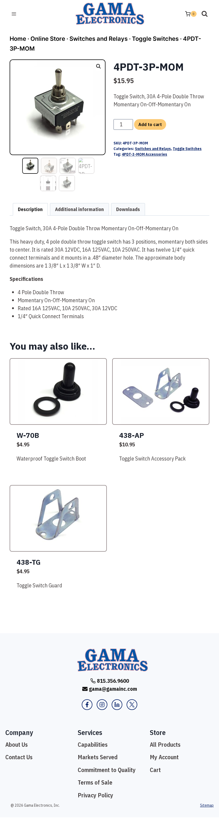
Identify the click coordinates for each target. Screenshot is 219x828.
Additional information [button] (79, 209)
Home (18, 38)
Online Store (47, 38)
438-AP (131, 435)
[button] (98, 66)
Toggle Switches (155, 38)
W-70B (28, 435)
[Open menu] (14, 14)
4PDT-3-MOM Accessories (144, 154)
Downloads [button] (128, 209)
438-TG (29, 562)
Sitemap (207, 805)
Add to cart (150, 124)
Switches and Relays (98, 38)
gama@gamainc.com (113, 688)
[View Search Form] (204, 14)
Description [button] (30, 209)
